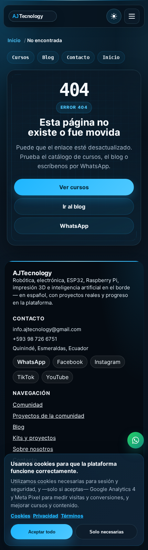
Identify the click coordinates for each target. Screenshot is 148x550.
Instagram (107, 361)
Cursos (20, 57)
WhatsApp (74, 225)
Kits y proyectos (34, 437)
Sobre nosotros (33, 448)
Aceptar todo (41, 531)
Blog (48, 57)
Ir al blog (74, 206)
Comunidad (28, 404)
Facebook (70, 361)
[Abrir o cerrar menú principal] (131, 16)
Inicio (14, 40)
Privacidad (45, 516)
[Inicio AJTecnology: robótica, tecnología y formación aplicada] (56, 16)
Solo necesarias (106, 531)
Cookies (20, 516)
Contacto (78, 57)
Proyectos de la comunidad (48, 415)
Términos (72, 516)
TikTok (25, 377)
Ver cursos (74, 187)
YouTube (57, 377)
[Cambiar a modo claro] (113, 16)
